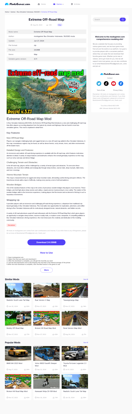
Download (46, 242)
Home (7, 12)
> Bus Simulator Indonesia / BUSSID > (28, 12)
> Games (12, 12)
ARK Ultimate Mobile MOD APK (110, 108)
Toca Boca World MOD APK (110, 105)
